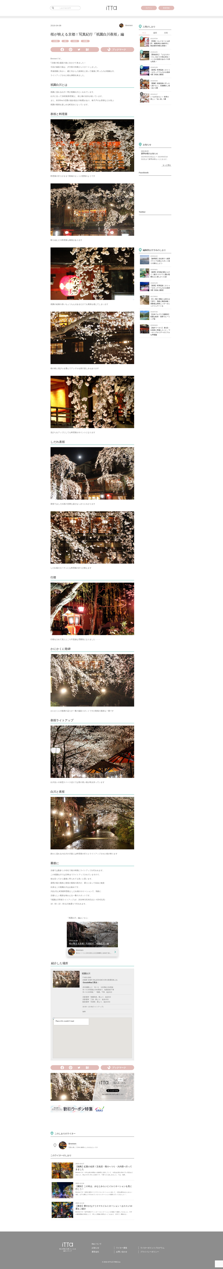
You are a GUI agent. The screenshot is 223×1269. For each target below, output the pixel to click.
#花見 (75, 41)
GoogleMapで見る (90, 982)
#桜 (65, 41)
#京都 (55, 41)
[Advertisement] (93, 1122)
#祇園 (85, 41)
